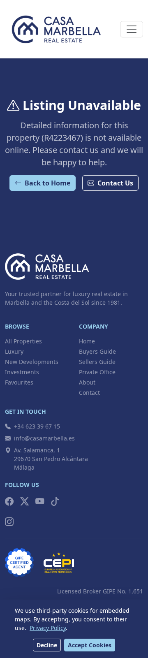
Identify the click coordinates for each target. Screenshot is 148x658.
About (87, 382)
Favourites (19, 382)
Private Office (97, 372)
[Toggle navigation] (131, 29)
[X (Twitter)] (24, 501)
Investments (22, 372)
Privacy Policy (48, 628)
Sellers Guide (97, 362)
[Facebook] (9, 501)
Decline (47, 645)
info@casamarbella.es (44, 438)
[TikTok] (55, 501)
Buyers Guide (97, 351)
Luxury (14, 351)
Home (87, 341)
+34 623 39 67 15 (37, 426)
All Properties (23, 341)
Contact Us (115, 183)
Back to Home (47, 183)
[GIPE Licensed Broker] (19, 562)
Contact (89, 392)
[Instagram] (9, 521)
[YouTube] (39, 501)
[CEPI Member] (59, 562)
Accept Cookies (89, 645)
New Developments (31, 362)
